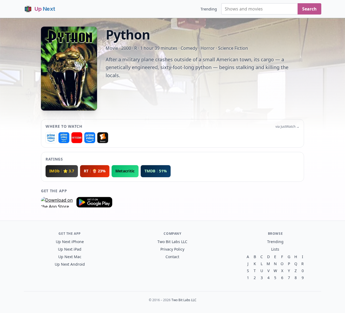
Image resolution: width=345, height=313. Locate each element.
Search (309, 9)
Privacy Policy (172, 249)
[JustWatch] (51, 137)
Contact (172, 256)
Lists (275, 249)
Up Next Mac (69, 256)
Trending (209, 9)
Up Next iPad (69, 249)
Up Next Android (70, 264)
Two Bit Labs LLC (172, 241)
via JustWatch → (287, 127)
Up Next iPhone (70, 241)
